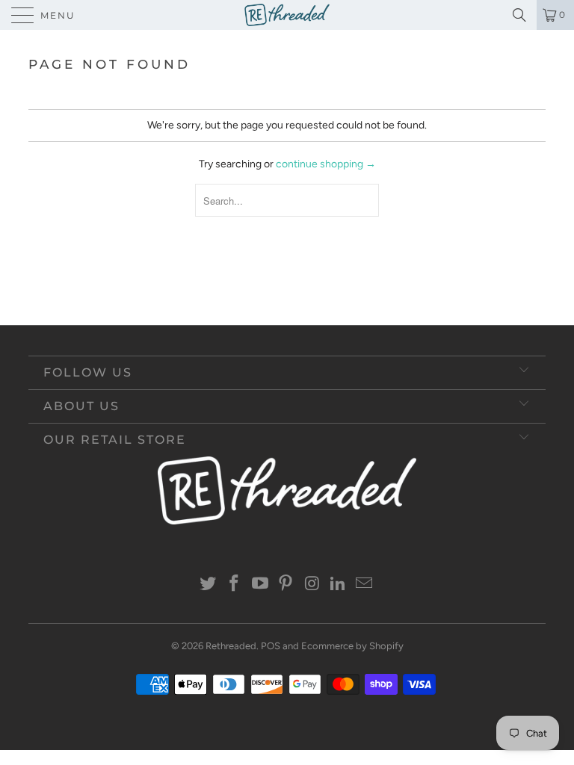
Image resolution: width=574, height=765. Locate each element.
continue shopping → (326, 164)
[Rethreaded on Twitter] (208, 584)
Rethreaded (231, 645)
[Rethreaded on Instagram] (312, 584)
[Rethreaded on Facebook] (234, 584)
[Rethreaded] (286, 15)
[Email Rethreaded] (364, 584)
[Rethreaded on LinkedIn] (338, 584)
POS (270, 645)
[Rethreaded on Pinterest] (286, 584)
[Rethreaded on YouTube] (260, 584)
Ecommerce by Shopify (352, 645)
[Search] (522, 15)
